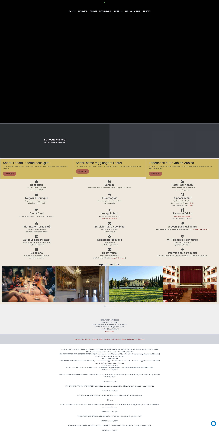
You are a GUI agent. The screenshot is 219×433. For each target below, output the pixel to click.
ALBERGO (72, 11)
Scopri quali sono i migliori (182, 216)
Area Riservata (109, 331)
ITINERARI (93, 11)
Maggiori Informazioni (109, 218)
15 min (191, 203)
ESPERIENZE (118, 11)
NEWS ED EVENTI (105, 11)
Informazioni (10, 174)
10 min (190, 205)
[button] (4, 284)
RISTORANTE (82, 11)
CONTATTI (146, 11)
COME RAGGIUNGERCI (132, 11)
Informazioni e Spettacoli (201, 229)
